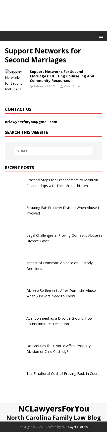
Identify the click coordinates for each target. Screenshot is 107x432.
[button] (100, 35)
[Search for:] (53, 151)
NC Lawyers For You (75, 427)
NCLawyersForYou (53, 408)
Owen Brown (73, 86)
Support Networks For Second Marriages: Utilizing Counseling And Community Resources (62, 76)
